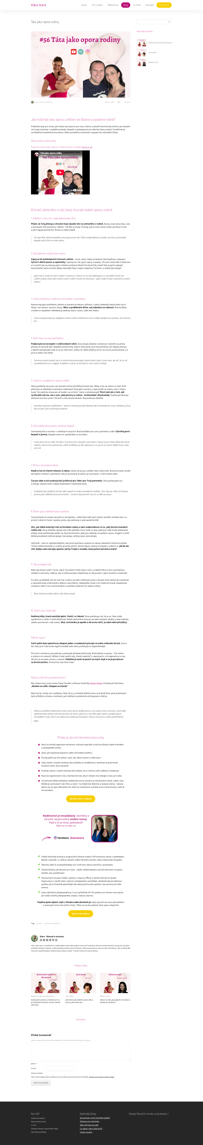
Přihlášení (164, 5)
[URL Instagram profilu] (56, 940)
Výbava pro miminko (89, 1121)
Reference (113, 5)
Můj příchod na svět (89, 1125)
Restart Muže (96, 683)
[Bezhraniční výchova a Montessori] (46, 983)
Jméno (34, 1064)
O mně (136, 5)
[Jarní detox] (81, 983)
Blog (125, 5)
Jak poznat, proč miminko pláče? (95, 1117)
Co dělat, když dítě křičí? (91, 1128)
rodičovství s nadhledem (52, 923)
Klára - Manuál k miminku (43, 102)
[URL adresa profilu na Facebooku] (44, 940)
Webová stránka (37, 1073)
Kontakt (149, 5)
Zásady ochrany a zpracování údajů (44, 1129)
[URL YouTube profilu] (53, 940)
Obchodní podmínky (38, 1132)
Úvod (84, 5)
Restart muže (87, 147)
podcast (39, 923)
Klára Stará (38, 5)
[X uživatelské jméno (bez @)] (47, 940)
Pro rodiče (97, 5)
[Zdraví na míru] (115, 983)
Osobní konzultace (38, 1118)
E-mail (33, 1068)
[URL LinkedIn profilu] (50, 940)
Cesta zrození (86, 1132)
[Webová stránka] (41, 940)
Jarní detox (70, 996)
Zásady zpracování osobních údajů (101, 1077)
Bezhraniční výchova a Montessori (43, 996)
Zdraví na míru (105, 996)
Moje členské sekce (38, 1121)
